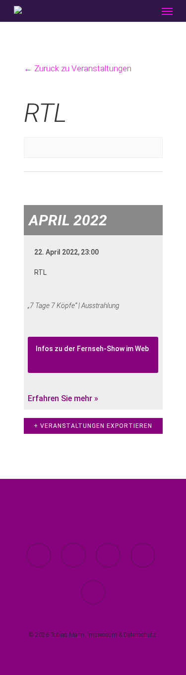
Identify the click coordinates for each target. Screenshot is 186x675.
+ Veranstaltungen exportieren (93, 425)
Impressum (102, 634)
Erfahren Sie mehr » (63, 398)
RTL (40, 272)
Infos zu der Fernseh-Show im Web (92, 349)
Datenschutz (140, 634)
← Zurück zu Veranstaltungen (77, 68)
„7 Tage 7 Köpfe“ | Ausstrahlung (74, 306)
